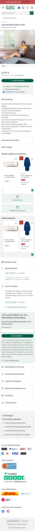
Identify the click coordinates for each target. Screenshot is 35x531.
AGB (18, 524)
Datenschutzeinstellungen (17, 528)
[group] (17, 47)
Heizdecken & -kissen (10, 18)
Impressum (25, 521)
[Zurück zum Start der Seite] (33, 518)
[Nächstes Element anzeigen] (32, 190)
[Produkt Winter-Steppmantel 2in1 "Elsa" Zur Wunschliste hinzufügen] (32, 159)
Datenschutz (18, 350)
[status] (15, 13)
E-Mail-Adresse (6, 327)
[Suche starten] (32, 13)
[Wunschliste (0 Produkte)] (27, 7)
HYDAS (3, 22)
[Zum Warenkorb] (32, 7)
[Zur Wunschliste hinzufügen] (32, 33)
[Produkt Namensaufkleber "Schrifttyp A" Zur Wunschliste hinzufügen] (16, 159)
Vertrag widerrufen (13, 521)
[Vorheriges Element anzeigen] (2, 190)
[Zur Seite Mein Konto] (23, 7)
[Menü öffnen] (2, 8)
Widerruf (24, 524)
